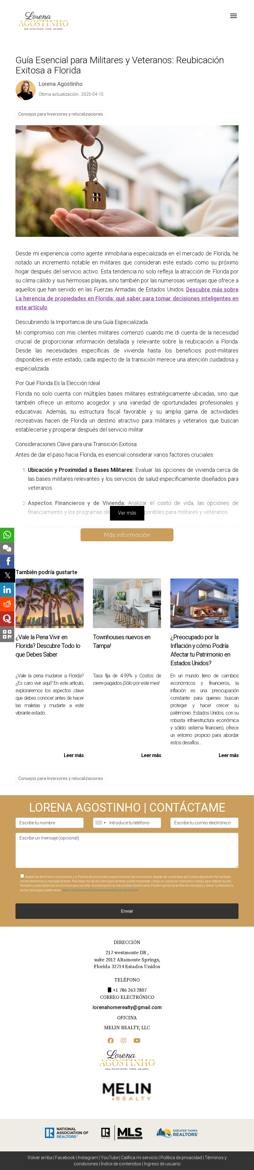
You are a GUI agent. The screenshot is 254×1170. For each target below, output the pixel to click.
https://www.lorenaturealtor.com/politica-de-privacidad (100, 890)
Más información (127, 534)
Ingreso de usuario (162, 1163)
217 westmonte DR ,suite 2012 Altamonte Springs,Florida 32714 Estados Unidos (127, 960)
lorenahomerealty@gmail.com (127, 1007)
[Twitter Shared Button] (7, 576)
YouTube (109, 1157)
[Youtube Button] (137, 1041)
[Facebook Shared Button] (7, 561)
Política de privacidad (181, 1157)
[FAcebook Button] (110, 1041)
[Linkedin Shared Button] (7, 590)
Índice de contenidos (121, 1163)
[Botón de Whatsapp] (7, 535)
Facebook (65, 1157)
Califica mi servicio (139, 1157)
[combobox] (100, 823)
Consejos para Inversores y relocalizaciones (60, 114)
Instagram (88, 1157)
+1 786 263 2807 (130, 990)
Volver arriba (40, 1157)
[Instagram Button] (123, 1041)
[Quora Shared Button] (7, 619)
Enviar (127, 911)
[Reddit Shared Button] (7, 604)
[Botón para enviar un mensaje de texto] (7, 548)
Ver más (127, 513)
